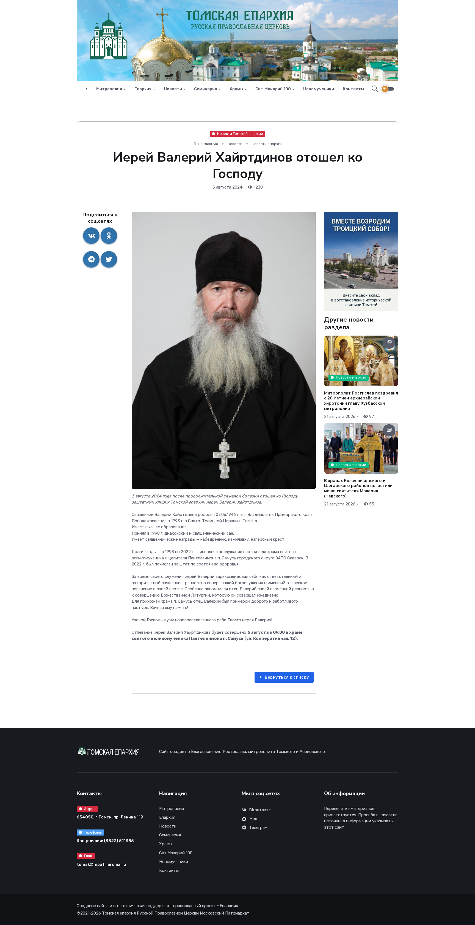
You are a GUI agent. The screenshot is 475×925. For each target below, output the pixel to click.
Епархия (142, 88)
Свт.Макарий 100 (273, 88)
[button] (373, 89)
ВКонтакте (260, 809)
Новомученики (318, 88)
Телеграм (258, 827)
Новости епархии (267, 144)
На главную (207, 144)
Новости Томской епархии (240, 134)
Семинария (205, 88)
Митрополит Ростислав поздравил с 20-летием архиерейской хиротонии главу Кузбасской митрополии (361, 400)
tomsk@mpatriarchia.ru (101, 864)
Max (253, 818)
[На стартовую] (86, 89)
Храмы (236, 88)
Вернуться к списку (286, 677)
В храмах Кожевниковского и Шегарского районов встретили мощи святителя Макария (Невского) (358, 488)
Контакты (353, 88)
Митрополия (109, 88)
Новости (173, 88)
